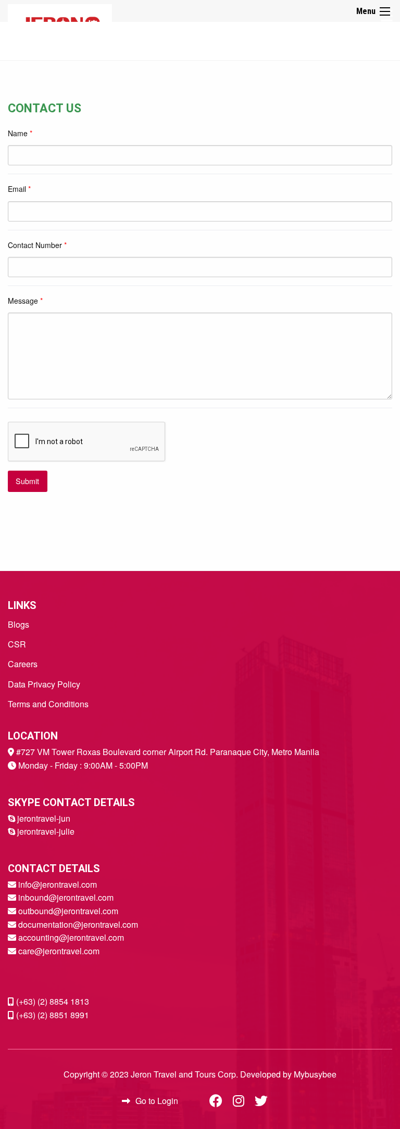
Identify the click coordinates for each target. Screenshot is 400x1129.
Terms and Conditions (48, 704)
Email (19, 189)
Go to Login (156, 1101)
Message (25, 300)
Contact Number (37, 245)
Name (20, 133)
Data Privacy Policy (44, 684)
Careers (23, 664)
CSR (17, 644)
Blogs (18, 624)
